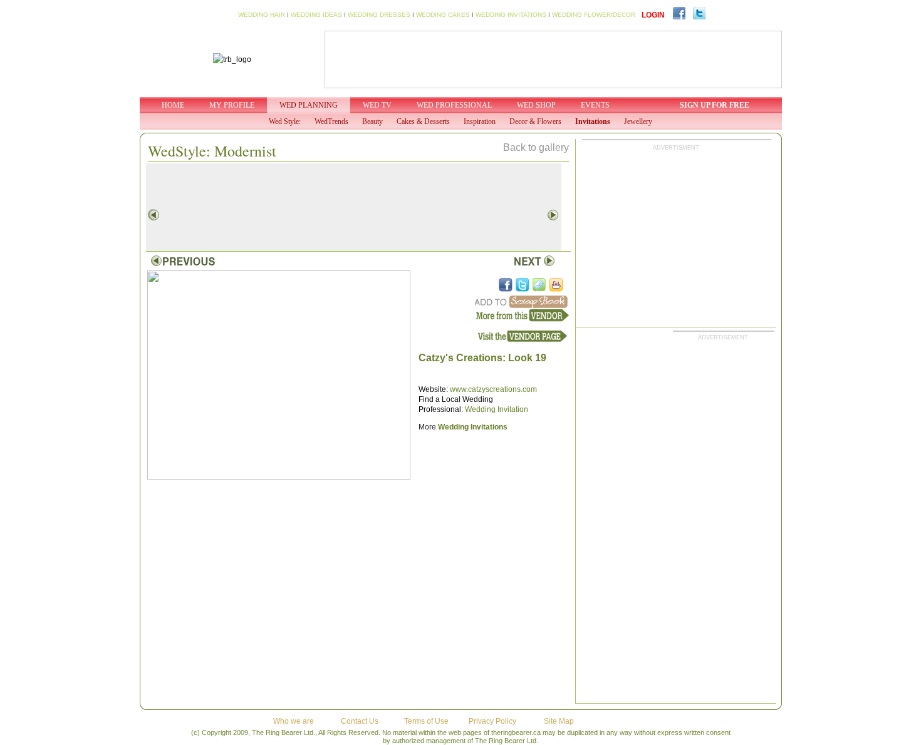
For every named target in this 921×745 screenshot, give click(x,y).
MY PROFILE (231, 105)
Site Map (559, 721)
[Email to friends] (539, 285)
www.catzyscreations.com (493, 389)
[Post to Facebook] (506, 285)
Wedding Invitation (496, 409)
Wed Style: (285, 121)
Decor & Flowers (535, 121)
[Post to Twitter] (522, 285)
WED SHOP (536, 105)
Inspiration (480, 121)
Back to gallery (536, 147)
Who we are (293, 721)
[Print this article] (556, 285)
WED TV (377, 105)
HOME (173, 105)
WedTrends (331, 121)
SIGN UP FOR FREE (714, 105)
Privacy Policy (492, 721)
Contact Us (359, 721)
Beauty (372, 121)
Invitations (592, 121)
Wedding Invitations (472, 427)
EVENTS (595, 105)
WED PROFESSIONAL (454, 105)
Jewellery (638, 121)
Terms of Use (426, 721)
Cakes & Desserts (423, 121)
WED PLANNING (308, 105)
